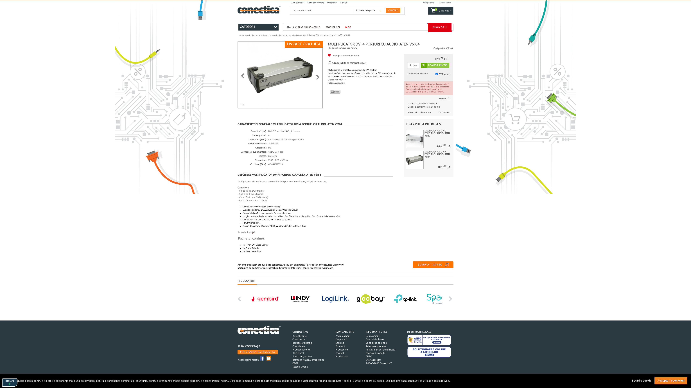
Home (241, 35)
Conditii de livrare (316, 3)
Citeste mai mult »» (337, 80)
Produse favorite (301, 350)
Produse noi (333, 27)
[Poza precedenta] (242, 76)
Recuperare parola (302, 343)
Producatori (341, 357)
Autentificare (299, 336)
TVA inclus (444, 74)
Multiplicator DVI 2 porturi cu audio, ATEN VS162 (437, 133)
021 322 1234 (443, 113)
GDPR (295, 363)
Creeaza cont (299, 340)
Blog (348, 27)
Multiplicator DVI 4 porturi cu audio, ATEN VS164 (437, 154)
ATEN (342, 83)
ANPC (369, 357)
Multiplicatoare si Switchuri (258, 35)
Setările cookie (642, 380)
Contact (343, 3)
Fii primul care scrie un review (343, 48)
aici (253, 233)
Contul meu (298, 346)
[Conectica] (259, 330)
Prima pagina (342, 336)
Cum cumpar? (297, 3)
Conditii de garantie (376, 343)
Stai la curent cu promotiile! (303, 27)
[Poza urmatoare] (318, 77)
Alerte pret (298, 353)
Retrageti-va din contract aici (308, 360)
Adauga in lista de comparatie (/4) (349, 63)
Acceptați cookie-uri (671, 380)
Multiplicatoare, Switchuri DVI (287, 35)
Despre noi (332, 3)
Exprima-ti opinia (429, 264)
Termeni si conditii (375, 353)
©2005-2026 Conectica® (379, 363)
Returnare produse (376, 346)
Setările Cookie (300, 367)
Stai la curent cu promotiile (257, 352)
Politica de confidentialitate (380, 350)
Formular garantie (302, 357)
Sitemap (339, 343)
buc (416, 65)
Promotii (440, 27)
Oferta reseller (373, 360)
